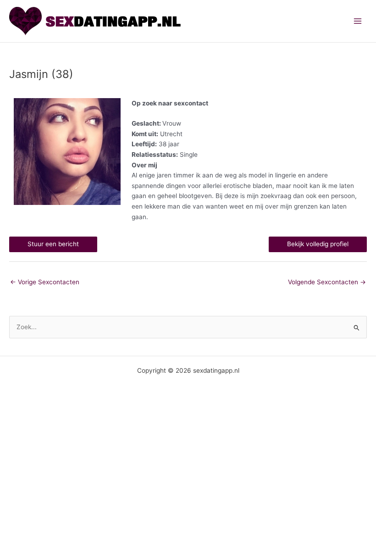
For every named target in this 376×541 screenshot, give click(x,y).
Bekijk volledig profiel (317, 244)
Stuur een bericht (53, 244)
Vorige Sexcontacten (44, 282)
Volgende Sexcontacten (327, 282)
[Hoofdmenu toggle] (357, 21)
